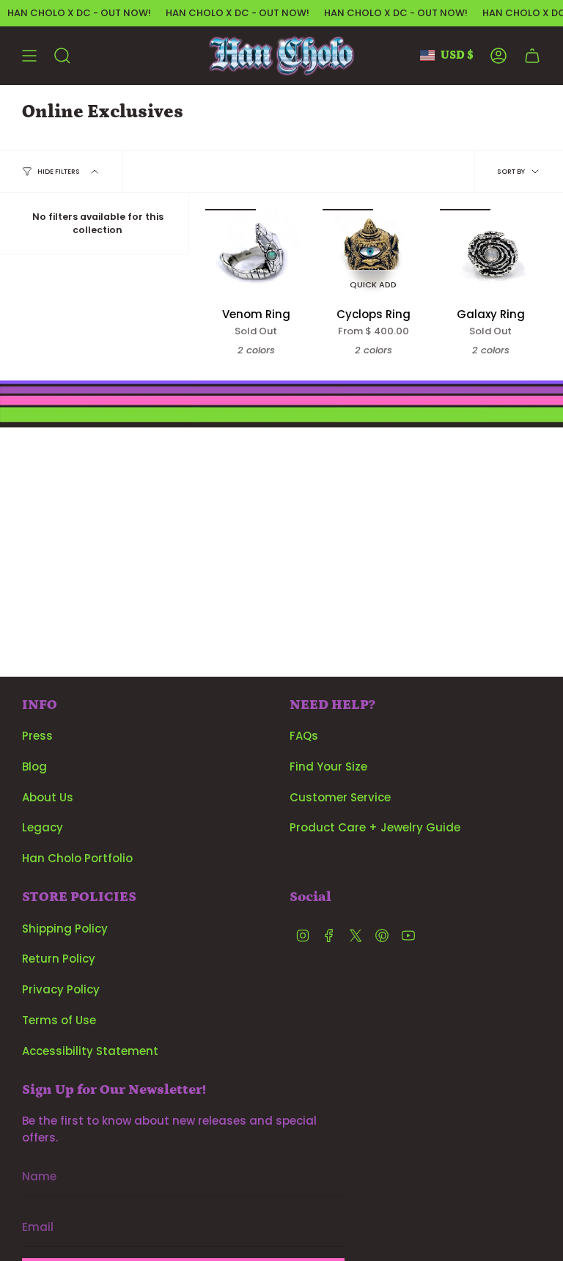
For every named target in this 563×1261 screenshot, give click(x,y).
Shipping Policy (65, 928)
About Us (47, 797)
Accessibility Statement (90, 1051)
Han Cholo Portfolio (77, 858)
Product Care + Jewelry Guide (375, 827)
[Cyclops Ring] (373, 254)
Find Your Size (328, 766)
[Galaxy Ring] (490, 254)
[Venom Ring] (255, 254)
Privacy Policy (61, 989)
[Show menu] (29, 55)
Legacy (42, 827)
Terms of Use (59, 1020)
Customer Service (340, 797)
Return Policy (58, 958)
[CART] (532, 55)
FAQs (304, 735)
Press (37, 735)
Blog (34, 766)
